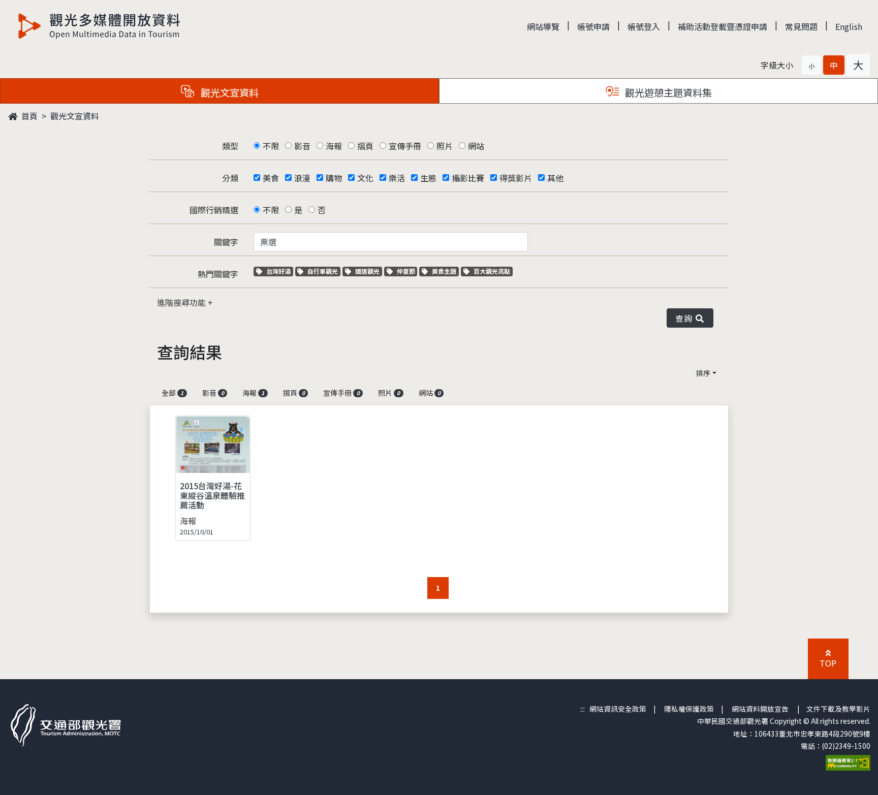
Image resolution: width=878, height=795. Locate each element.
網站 (476, 146)
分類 (230, 178)
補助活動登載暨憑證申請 (722, 26)
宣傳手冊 (405, 146)
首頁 (28, 116)
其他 (555, 178)
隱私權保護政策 (689, 709)
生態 (428, 178)
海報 (334, 146)
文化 (365, 178)
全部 (172, 393)
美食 (271, 178)
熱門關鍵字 (218, 274)
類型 (230, 146)
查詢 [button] (685, 318)
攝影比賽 (468, 178)
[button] (811, 65)
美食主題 (445, 271)
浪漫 (302, 178)
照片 (444, 146)
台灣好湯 (279, 271)
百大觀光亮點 (491, 271)
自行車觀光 (322, 271)
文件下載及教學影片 (838, 709)
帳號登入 (644, 26)
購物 (334, 178)
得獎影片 (515, 178)
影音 (302, 146)
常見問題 (801, 26)
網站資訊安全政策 (617, 709)
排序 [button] (703, 373)
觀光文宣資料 (74, 116)
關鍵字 (226, 242)
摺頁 (365, 146)
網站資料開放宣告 (760, 709)
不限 (271, 146)
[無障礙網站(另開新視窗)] (848, 762)
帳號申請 (593, 26)
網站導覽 (543, 26)
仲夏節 (407, 271)
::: (582, 709)
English (848, 26)
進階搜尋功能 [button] (182, 302)
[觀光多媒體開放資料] (99, 26)
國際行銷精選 (214, 210)
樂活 (397, 178)
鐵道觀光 (368, 271)
